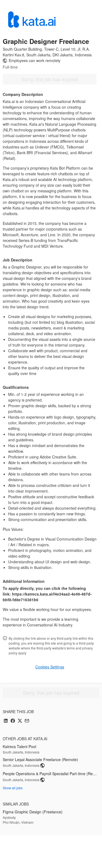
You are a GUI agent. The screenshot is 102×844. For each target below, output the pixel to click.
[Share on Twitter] (20, 721)
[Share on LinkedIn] (6, 721)
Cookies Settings (49, 667)
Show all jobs (13, 787)
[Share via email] (27, 721)
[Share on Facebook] (13, 721)
